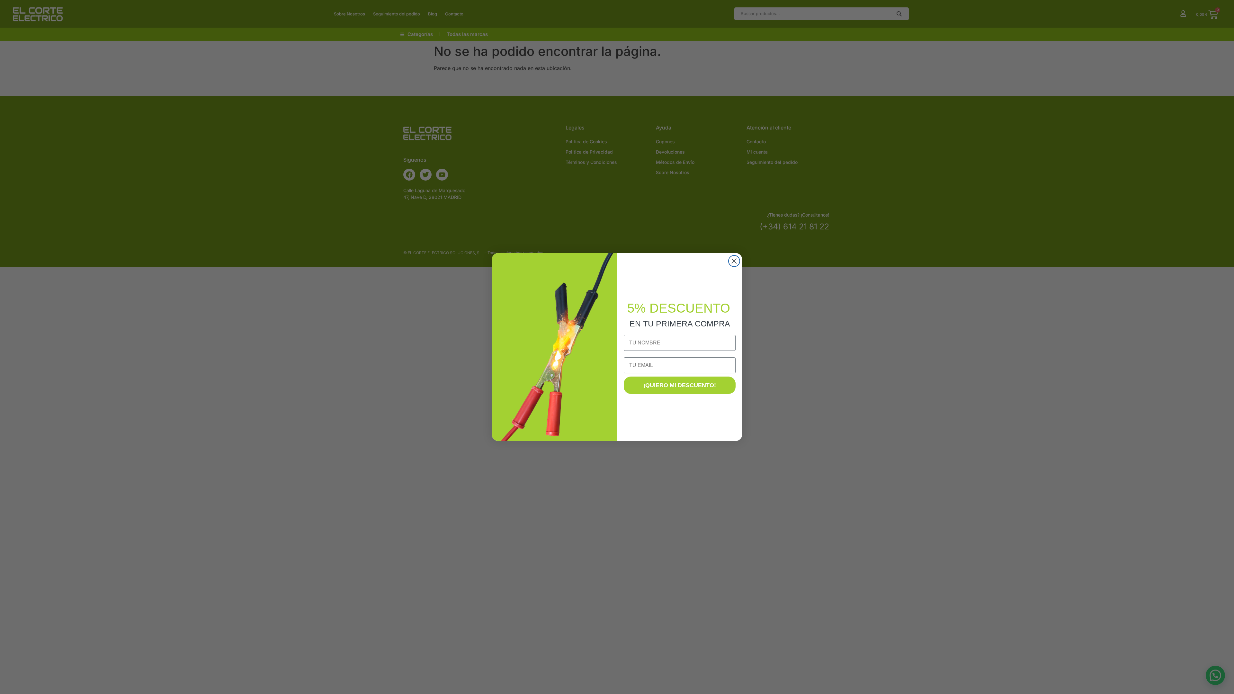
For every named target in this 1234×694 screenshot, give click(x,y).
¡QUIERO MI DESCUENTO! (679, 385)
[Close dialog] (734, 261)
